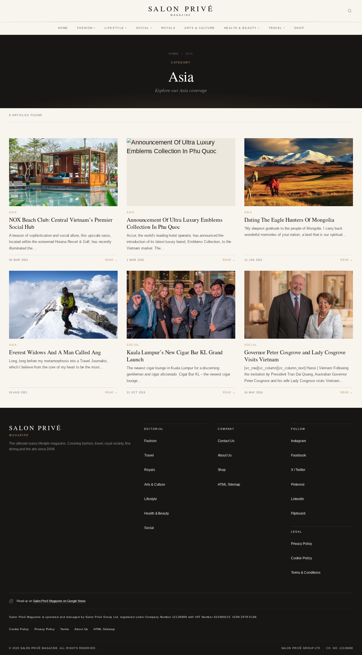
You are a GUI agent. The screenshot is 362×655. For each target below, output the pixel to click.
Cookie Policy (301, 558)
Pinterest (297, 485)
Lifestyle (116, 27)
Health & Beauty (242, 27)
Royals (168, 27)
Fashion (86, 27)
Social (144, 27)
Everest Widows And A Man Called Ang (55, 352)
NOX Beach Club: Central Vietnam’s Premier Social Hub (61, 223)
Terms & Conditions (305, 573)
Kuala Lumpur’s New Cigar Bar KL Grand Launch (175, 355)
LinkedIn (297, 499)
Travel (277, 27)
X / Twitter (298, 470)
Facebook (298, 455)
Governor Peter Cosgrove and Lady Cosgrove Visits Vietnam (295, 355)
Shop (299, 27)
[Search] (349, 11)
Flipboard (298, 513)
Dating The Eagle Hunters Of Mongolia (289, 219)
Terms (64, 629)
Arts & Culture (199, 27)
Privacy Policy (301, 544)
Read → (111, 259)
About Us (225, 455)
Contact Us (226, 441)
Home (63, 27)
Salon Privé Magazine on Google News (59, 601)
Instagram (298, 441)
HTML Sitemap (229, 485)
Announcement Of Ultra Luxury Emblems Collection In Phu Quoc (174, 223)
